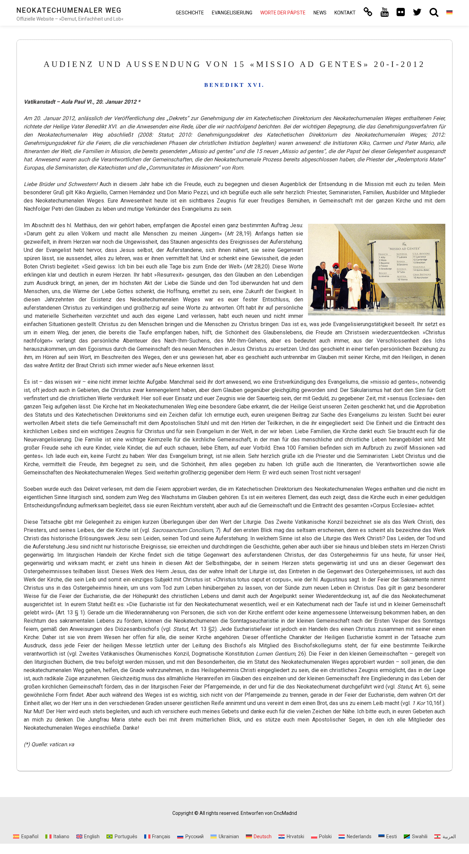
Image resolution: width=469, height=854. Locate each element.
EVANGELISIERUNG (232, 12)
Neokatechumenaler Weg (69, 10)
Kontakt (345, 12)
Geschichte (190, 12)
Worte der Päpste (283, 12)
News (320, 12)
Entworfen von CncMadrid (269, 813)
